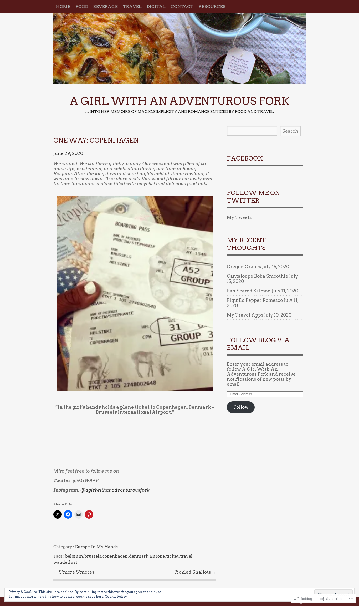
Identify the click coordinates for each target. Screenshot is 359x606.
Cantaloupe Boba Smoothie (257, 276)
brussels (92, 556)
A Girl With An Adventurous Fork (179, 48)
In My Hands (104, 546)
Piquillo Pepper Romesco (255, 300)
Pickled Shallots (193, 572)
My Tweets (239, 217)
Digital (156, 6)
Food (82, 6)
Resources (212, 6)
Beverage (105, 6)
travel (186, 556)
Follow (240, 407)
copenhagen (115, 556)
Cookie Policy (116, 596)
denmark (138, 556)
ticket (172, 556)
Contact (182, 6)
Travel (132, 6)
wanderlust (65, 562)
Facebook (245, 158)
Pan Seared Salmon (249, 290)
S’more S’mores (76, 572)
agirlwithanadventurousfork (115, 490)
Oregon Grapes (244, 266)
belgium (74, 556)
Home (63, 6)
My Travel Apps (245, 315)
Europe (82, 546)
